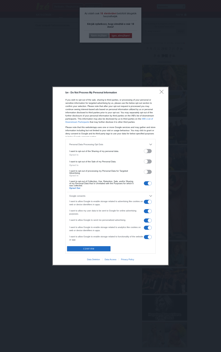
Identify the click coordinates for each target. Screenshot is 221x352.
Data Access (110, 259)
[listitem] (110, 144)
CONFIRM (88, 249)
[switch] (148, 151)
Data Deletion (93, 259)
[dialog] (110, 176)
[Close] (162, 93)
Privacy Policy (127, 259)
